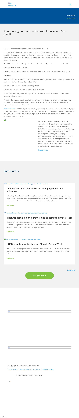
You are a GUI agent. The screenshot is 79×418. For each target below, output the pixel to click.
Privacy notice (25, 370)
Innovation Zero (9, 109)
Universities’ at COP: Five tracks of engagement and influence (34, 190)
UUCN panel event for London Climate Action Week (34, 243)
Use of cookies (13, 370)
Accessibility (36, 370)
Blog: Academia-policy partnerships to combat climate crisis (39, 217)
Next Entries (71, 270)
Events (68, 16)
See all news (38, 275)
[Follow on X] (9, 382)
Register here (43, 150)
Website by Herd (48, 370)
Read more (10, 205)
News (73, 16)
